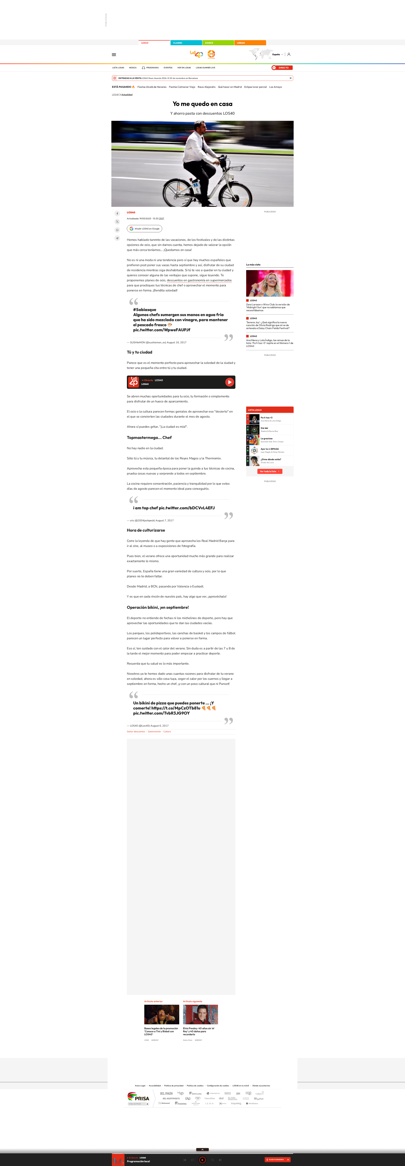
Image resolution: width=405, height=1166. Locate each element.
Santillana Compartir (213, 1094)
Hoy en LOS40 (184, 67)
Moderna (180, 1102)
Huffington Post (170, 1098)
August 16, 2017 (177, 342)
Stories (221, 1051)
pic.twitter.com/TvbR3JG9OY (161, 713)
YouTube (196, 1051)
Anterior (185, 1160)
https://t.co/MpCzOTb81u (175, 708)
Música (133, 67)
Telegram (117, 238)
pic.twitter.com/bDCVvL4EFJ (187, 507)
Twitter (117, 222)
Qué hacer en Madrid (230, 86)
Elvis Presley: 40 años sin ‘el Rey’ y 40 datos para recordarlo (198, 1031)
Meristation (251, 1102)
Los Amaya (275, 86)
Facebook (117, 213)
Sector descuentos (136, 731)
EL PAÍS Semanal (233, 1098)
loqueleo (236, 1102)
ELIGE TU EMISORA (276, 1160)
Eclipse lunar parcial (255, 86)
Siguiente (220, 1160)
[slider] (202, 1153)
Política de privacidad (173, 1085)
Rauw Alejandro (206, 86)
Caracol (258, 1094)
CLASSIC (177, 42)
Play (202, 1160)
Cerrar (290, 78)
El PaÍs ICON (209, 1102)
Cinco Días (209, 1098)
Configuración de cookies (218, 1085)
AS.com (236, 1094)
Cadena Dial (221, 1098)
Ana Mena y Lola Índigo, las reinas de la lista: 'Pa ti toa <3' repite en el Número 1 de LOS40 (269, 343)
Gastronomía (154, 731)
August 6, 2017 (159, 726)
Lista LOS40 (118, 67)
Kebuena (255, 1098)
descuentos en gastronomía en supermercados (199, 280)
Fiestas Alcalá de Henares (151, 86)
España (276, 54)
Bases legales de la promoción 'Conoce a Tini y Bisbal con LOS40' (161, 1031)
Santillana (196, 1094)
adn (247, 1094)
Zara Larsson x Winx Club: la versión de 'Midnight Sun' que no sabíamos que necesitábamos (268, 307)
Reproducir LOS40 (229, 382)
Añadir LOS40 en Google (147, 228)
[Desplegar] (202, 1149)
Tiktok (189, 1051)
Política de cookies (195, 1085)
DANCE (209, 42)
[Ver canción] (254, 419)
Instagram (183, 1051)
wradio (197, 1098)
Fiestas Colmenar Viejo (182, 86)
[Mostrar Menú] (116, 54)
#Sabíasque (144, 309)
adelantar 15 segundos (213, 1160)
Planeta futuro (245, 1098)
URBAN (241, 42)
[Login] (289, 54)
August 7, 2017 (165, 520)
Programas (152, 67)
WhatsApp (117, 230)
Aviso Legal (140, 1085)
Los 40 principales (181, 1094)
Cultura (167, 731)
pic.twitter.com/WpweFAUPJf (161, 329)
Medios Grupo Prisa (138, 1104)
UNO (188, 1098)
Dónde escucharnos (261, 1085)
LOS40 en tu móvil (241, 1085)
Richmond (164, 1102)
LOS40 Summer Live (205, 67)
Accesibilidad (155, 1085)
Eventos (168, 67)
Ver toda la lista (268, 471)
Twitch (215, 1051)
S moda (222, 1102)
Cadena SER (226, 1094)
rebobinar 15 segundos (192, 1160)
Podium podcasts (195, 1102)
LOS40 (144, 42)
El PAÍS (166, 1094)
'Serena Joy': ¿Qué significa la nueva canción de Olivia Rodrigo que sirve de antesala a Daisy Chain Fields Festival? (268, 325)
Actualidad (126, 94)
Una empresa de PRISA (138, 1096)
